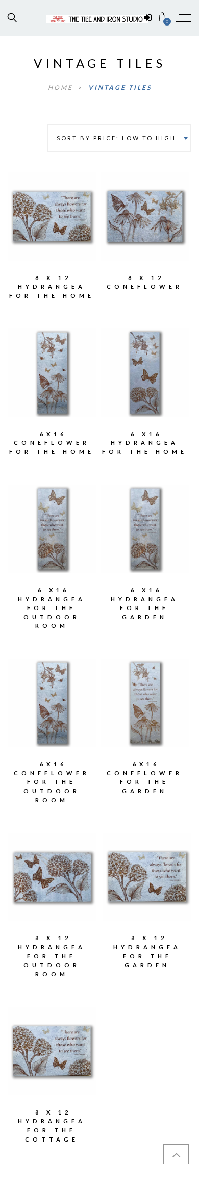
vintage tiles (120, 87)
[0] (162, 17)
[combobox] (119, 138)
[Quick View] (74, 209)
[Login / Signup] (148, 17)
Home (62, 87)
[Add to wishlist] (30, 209)
